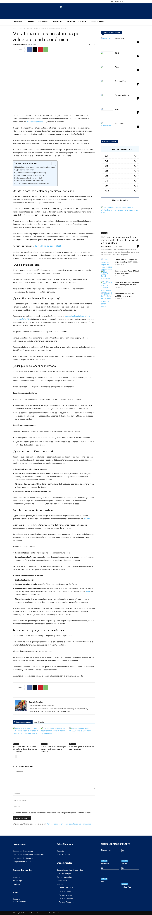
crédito (87, 519)
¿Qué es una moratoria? (25, 170)
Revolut (118, 53)
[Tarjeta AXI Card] (107, 100)
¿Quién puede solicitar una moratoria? (30, 175)
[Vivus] (107, 114)
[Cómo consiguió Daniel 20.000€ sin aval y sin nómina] (82, 736)
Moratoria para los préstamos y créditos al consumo (35, 167)
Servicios (104, 860)
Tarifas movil (62, 880)
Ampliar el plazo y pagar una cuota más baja (32, 183)
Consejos (22, 28)
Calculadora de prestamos (23, 851)
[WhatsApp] (45, 49)
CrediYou (16, 884)
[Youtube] (137, 1)
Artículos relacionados (22, 722)
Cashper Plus (120, 81)
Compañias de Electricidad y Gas (70, 870)
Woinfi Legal (17, 880)
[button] (130, 1)
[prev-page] (14, 756)
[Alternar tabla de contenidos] (52, 164)
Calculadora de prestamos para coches (28, 854)
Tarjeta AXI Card (122, 95)
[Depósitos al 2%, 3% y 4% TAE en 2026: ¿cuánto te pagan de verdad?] (107, 300)
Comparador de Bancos (22, 862)
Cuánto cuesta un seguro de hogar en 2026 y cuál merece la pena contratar (53, 749)
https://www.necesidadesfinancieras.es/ (41, 705)
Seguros (82, 22)
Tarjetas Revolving (66, 902)
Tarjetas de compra (66, 898)
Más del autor (39, 722)
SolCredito (119, 123)
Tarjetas (60, 884)
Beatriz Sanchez (20, 44)
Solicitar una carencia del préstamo (29, 181)
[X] (35, 49)
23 (138, 42)
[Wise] (107, 72)
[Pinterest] (40, 49)
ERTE (88, 591)
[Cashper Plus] (107, 86)
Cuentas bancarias (64, 877)
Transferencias (97, 22)
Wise (117, 67)
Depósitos (57, 22)
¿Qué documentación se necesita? (29, 178)
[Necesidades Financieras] (76, 11)
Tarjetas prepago (66, 895)
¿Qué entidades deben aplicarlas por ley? (31, 173)
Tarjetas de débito (66, 888)
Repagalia (16, 877)
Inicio (14, 28)
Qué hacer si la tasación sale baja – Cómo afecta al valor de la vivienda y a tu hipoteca (25, 749)
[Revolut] (107, 57)
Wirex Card (119, 39)
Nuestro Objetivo (19, 901)
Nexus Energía (65, 873)
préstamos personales (36, 122)
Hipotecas (70, 22)
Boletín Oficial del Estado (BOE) (48, 246)
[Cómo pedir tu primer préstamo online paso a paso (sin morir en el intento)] (107, 288)
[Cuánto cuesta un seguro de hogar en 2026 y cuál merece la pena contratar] (54, 736)
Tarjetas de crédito (66, 891)
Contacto (16, 899)
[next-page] (17, 756)
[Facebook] (133, 1)
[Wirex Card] (107, 43)
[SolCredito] (107, 128)
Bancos (31, 22)
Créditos (18, 22)
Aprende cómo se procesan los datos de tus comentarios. (69, 824)
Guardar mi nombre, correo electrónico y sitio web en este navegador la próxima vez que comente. (53, 813)
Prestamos (43, 22)
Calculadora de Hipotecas (23, 858)
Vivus (117, 109)
